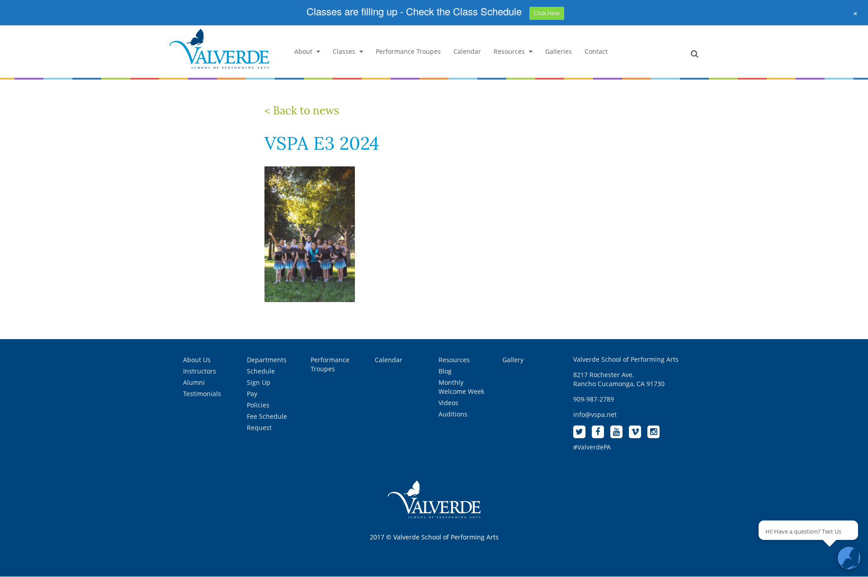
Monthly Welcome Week (461, 387)
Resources (509, 51)
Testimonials (202, 393)
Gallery (513, 359)
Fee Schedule (267, 416)
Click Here (547, 13)
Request (259, 427)
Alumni (194, 382)
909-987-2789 (593, 399)
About (303, 51)
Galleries (558, 51)
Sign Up (258, 382)
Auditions (453, 414)
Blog (445, 371)
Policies (258, 405)
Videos (448, 402)
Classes (344, 51)
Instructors (199, 371)
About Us (197, 359)
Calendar (467, 51)
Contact (596, 51)
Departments (267, 359)
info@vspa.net (595, 414)
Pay (252, 393)
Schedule (261, 371)
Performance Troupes (408, 51)
